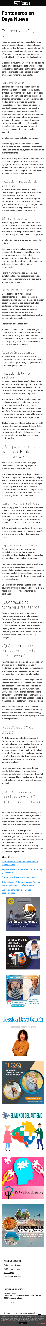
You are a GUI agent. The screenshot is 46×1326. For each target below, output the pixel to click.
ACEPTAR (23, 1323)
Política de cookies (12, 1269)
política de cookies (6, 1321)
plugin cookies (40, 1323)
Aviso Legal (9, 1273)
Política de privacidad (13, 1265)
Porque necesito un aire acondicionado (19, 877)
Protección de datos (12, 1276)
